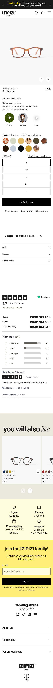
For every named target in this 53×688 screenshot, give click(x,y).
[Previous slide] (3, 4)
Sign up (26, 581)
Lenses (5, 254)
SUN (19, 98)
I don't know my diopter (39, 156)
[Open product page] (38, 471)
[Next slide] (50, 4)
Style (4, 247)
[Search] (36, 13)
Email (5, 565)
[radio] (5, 141)
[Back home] (9, 13)
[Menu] (49, 13)
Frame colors (8, 261)
